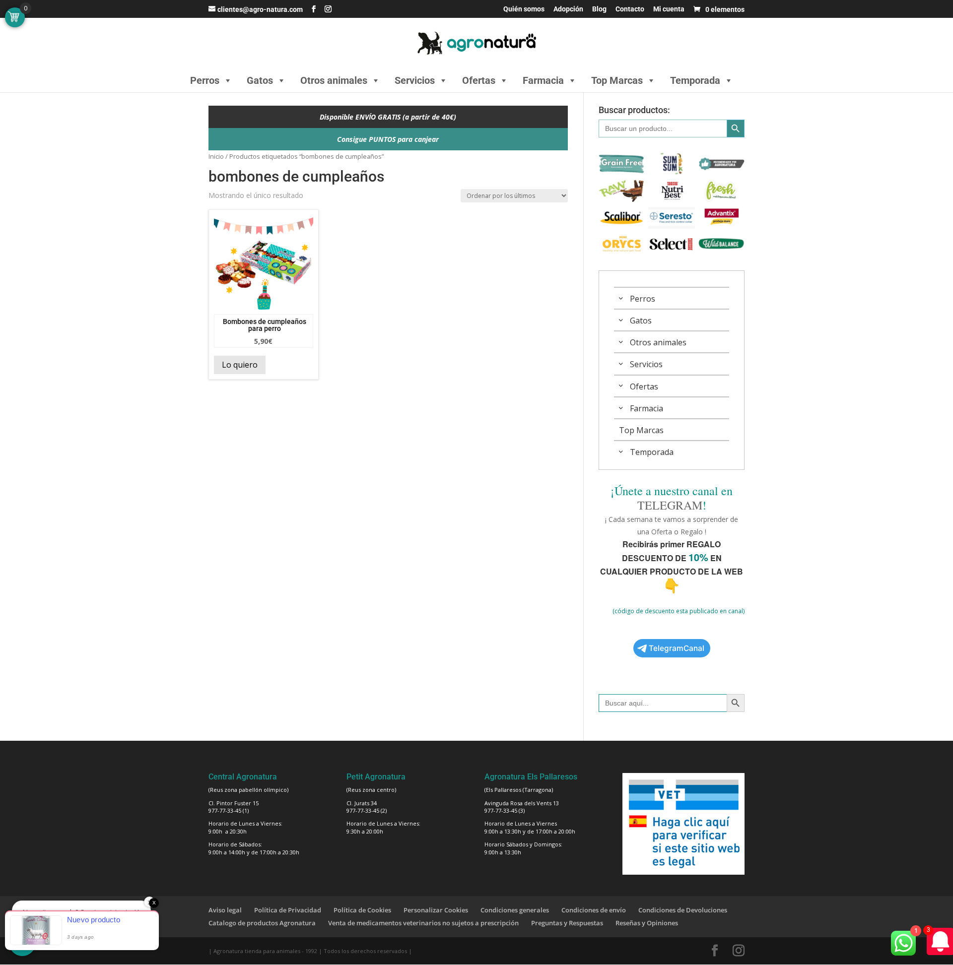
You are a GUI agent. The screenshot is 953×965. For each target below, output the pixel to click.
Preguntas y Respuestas (567, 922)
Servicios (415, 80)
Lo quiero (240, 364)
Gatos (260, 80)
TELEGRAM (669, 505)
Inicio (216, 156)
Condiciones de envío (593, 909)
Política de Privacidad (287, 909)
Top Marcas (617, 80)
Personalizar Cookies (436, 909)
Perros (204, 80)
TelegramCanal (676, 648)
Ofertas (478, 80)
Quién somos (524, 9)
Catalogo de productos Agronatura (262, 922)
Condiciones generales (514, 909)
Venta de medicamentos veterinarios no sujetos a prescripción (423, 922)
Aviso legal (225, 909)
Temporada (695, 80)
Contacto (629, 9)
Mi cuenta (668, 9)
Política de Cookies (362, 909)
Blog (599, 9)
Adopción (568, 9)
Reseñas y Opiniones (646, 922)
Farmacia (543, 80)
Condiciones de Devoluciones (682, 909)
